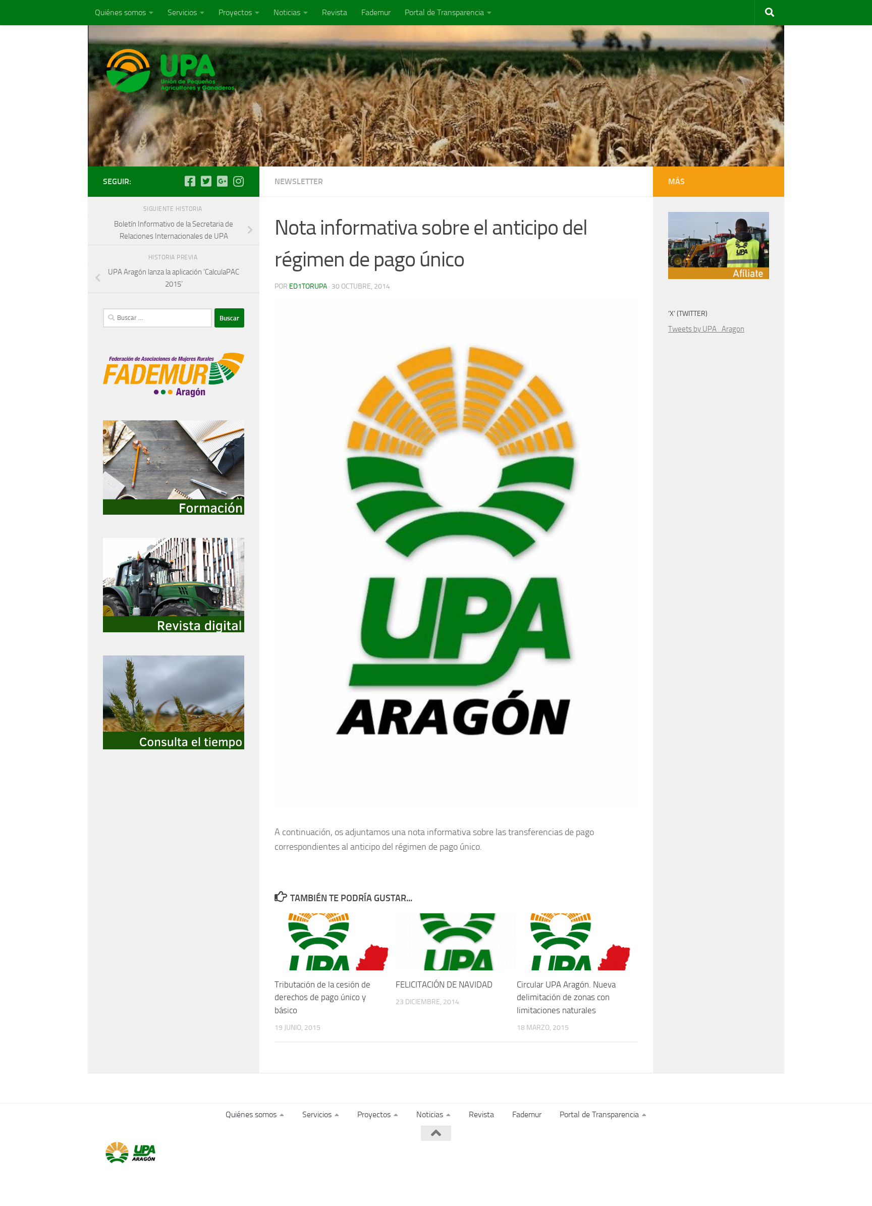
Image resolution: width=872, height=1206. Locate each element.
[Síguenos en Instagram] (238, 181)
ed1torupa (308, 286)
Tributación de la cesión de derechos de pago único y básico (322, 997)
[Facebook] (190, 181)
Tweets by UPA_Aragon (706, 329)
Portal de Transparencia (444, 12)
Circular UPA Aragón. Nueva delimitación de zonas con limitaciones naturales (566, 997)
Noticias (287, 12)
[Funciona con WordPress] (144, 1184)
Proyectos (235, 12)
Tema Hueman (219, 1184)
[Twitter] (206, 181)
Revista (334, 12)
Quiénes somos (120, 12)
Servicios (182, 12)
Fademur (376, 12)
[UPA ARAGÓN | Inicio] (170, 70)
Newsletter (299, 181)
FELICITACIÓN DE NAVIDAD (444, 984)
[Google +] (222, 181)
